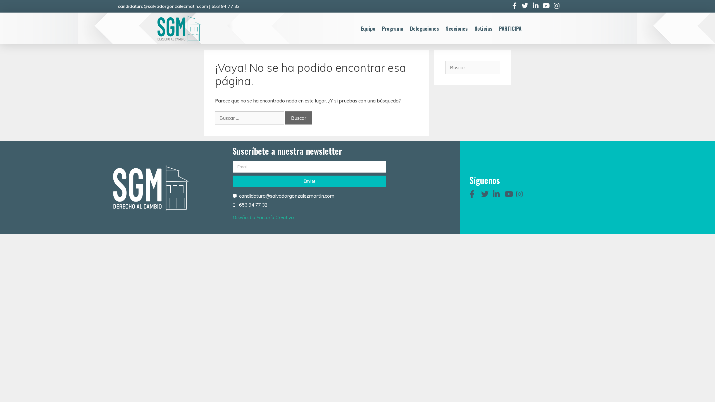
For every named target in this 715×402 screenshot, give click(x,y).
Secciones (457, 28)
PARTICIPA (510, 28)
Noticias (483, 28)
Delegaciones (424, 28)
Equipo (368, 28)
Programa (392, 28)
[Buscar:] (250, 118)
